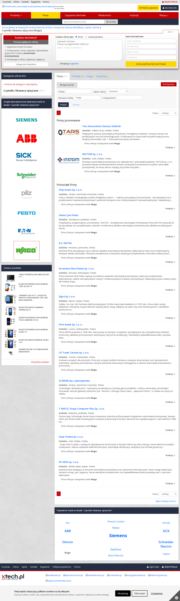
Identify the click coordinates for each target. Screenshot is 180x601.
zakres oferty (100, 91)
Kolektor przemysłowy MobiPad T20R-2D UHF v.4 (33, 285)
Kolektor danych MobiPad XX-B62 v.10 (34, 341)
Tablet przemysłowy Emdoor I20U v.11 (34, 275)
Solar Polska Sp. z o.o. (71, 436)
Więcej (163, 15)
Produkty (15, 15)
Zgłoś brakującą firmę (166, 501)
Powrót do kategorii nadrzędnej (21, 84)
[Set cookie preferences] (174, 595)
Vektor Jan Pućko (68, 215)
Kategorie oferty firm (15, 75)
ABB (68, 531)
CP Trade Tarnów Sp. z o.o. (74, 352)
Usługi (90, 76)
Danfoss (115, 549)
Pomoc (77, 566)
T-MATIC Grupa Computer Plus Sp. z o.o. (82, 408)
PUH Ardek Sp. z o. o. (70, 324)
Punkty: (170, 147)
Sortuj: (155, 113)
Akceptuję (69, 63)
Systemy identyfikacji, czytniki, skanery (81, 27)
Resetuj (76, 104)
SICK (166, 531)
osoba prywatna (95, 37)
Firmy (46, 15)
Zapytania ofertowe (75, 15)
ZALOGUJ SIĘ (170, 7)
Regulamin (45, 566)
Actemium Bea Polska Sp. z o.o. (76, 268)
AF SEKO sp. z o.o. (69, 462)
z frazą (61, 91)
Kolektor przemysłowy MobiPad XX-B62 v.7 (33, 330)
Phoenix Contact (115, 521)
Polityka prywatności (61, 566)
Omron (67, 542)
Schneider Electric (166, 544)
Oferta (16, 566)
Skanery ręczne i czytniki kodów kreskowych (33, 350)
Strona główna (8, 27)
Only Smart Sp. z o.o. (70, 189)
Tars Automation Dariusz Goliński (101, 126)
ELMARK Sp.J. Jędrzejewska (74, 380)
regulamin (74, 63)
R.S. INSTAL (65, 243)
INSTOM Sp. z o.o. (92, 154)
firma (80, 37)
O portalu (5, 566)
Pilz (67, 523)
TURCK (166, 554)
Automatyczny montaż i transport (46, 27)
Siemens (118, 535)
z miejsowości (109, 98)
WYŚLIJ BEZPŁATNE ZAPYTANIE (151, 64)
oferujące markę (66, 98)
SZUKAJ (112, 21)
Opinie (24, 566)
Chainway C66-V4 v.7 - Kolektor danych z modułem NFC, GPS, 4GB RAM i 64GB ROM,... (33, 297)
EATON (166, 523)
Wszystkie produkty (40, 362)
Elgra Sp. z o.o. (67, 296)
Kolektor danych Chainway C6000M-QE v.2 (31, 308)
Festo (115, 528)
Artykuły (134, 15)
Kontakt (33, 566)
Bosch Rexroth (115, 555)
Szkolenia (102, 76)
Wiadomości (104, 15)
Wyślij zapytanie (149, 7)
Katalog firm (23, 27)
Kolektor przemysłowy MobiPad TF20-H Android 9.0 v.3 (33, 318)
